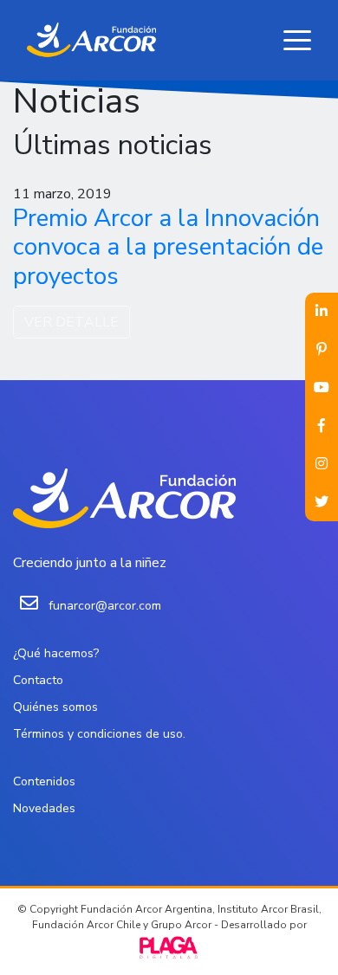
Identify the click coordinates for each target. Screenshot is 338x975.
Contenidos (44, 781)
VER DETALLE (71, 322)
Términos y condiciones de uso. (99, 734)
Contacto (38, 680)
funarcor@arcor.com (105, 605)
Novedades (44, 808)
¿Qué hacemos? (56, 653)
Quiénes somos (55, 707)
